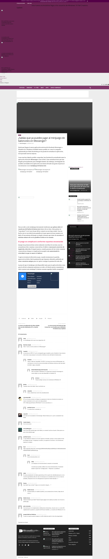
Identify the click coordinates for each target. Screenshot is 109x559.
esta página (37, 542)
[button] (90, 87)
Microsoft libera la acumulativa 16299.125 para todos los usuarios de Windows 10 (7, 70)
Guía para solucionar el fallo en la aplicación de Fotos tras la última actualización (79, 186)
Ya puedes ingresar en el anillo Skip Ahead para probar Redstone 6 (83, 250)
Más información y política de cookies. (59, 1)
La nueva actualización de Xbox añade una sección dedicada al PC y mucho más (28, 327)
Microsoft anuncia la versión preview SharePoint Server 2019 (79, 236)
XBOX (42, 87)
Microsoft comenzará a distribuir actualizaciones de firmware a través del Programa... (84, 208)
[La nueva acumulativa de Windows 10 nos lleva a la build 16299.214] (8, 47)
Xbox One (29, 3)
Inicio (19, 100)
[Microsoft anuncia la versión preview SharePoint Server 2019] (79, 232)
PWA (1, 79)
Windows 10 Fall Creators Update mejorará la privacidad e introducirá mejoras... (83, 217)
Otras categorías (72, 544)
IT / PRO (36, 87)
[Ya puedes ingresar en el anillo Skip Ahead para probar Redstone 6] (72, 253)
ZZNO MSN (71, 531)
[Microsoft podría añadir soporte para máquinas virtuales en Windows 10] (47, 541)
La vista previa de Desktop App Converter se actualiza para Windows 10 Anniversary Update (55, 327)
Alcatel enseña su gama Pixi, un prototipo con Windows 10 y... (84, 201)
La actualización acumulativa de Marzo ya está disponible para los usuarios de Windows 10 (7, 39)
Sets (1, 81)
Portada (21, 87)
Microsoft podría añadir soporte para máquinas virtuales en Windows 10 (57, 540)
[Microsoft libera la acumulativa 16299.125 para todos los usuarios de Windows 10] (8, 62)
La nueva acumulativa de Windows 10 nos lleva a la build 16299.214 (7, 55)
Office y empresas (56, 87)
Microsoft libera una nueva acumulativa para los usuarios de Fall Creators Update (7, 23)
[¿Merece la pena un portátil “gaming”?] (72, 244)
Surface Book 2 (3, 78)
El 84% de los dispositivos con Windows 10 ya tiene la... (59, 547)
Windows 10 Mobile (73, 535)
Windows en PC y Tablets (74, 533)
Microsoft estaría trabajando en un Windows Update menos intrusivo (59, 533)
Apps (47, 87)
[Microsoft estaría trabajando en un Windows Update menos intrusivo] (47, 534)
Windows (29, 87)
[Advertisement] (53, 94)
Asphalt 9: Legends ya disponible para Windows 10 (82, 263)
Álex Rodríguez (23, 143)
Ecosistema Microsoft (73, 542)
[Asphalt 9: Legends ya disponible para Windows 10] (72, 264)
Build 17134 (2, 76)
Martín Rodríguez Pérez (74, 190)
